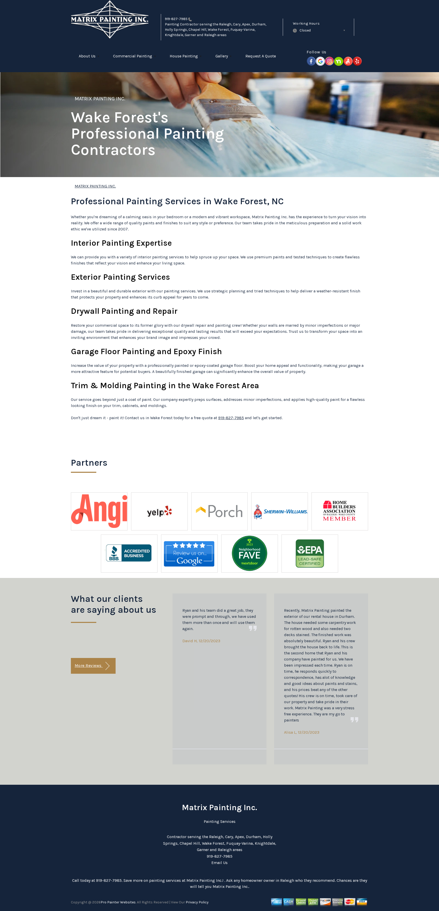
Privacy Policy (197, 902)
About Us (87, 56)
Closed (305, 30)
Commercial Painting (132, 56)
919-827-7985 (176, 19)
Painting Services (220, 821)
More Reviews (89, 665)
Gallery (221, 56)
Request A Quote (260, 56)
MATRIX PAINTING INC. (100, 99)
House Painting (184, 56)
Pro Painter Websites (118, 902)
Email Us (219, 862)
